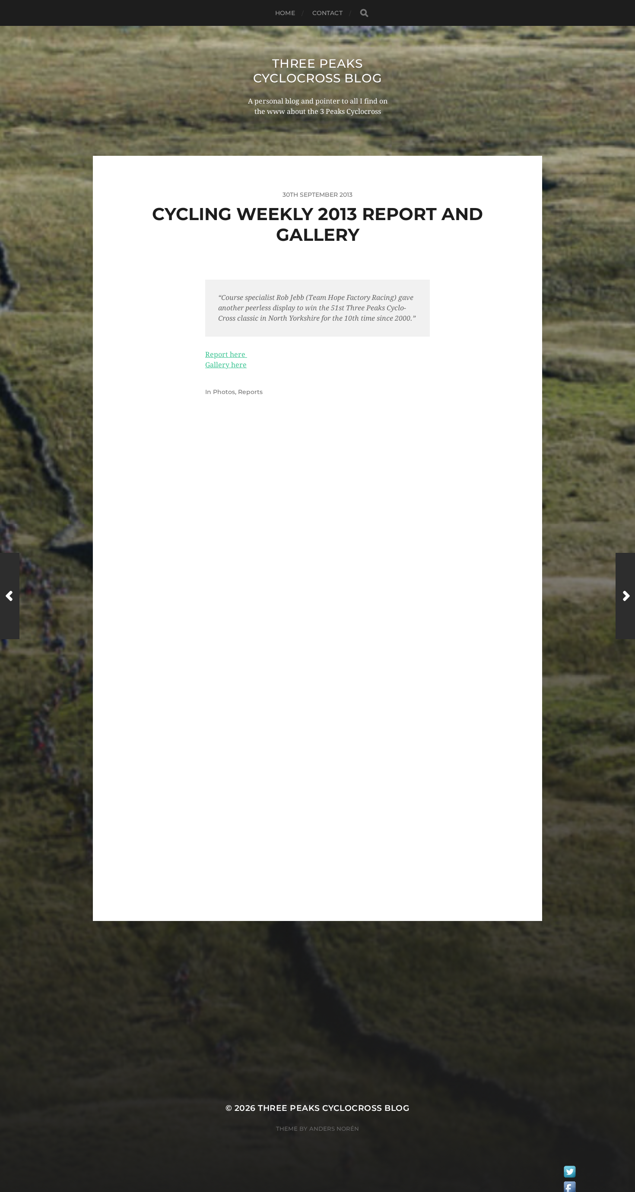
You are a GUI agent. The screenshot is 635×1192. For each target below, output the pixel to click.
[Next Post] (625, 596)
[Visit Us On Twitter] (570, 1174)
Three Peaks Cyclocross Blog (317, 70)
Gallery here (226, 365)
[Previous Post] (9, 596)
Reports (250, 392)
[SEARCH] (364, 13)
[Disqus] (317, 551)
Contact (327, 13)
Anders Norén (334, 1128)
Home (285, 13)
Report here (226, 354)
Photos (224, 392)
